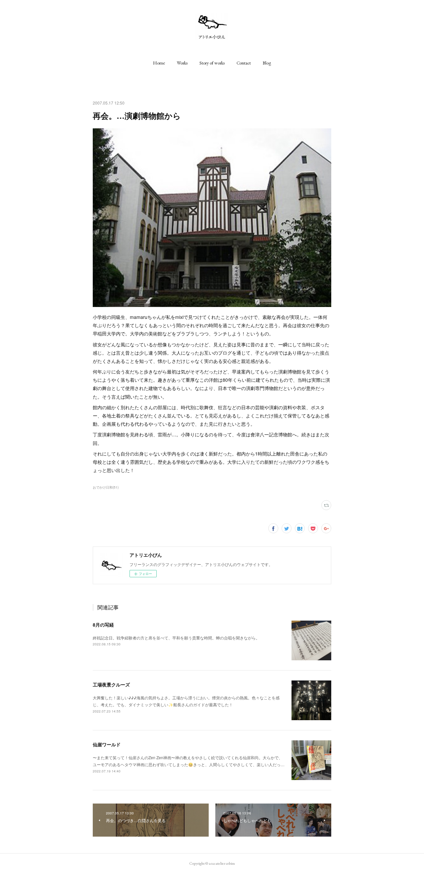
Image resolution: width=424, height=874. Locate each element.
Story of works (212, 63)
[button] (159, 63)
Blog (267, 63)
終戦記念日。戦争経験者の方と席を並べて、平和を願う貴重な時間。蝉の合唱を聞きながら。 (176, 637)
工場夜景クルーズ (111, 684)
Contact (244, 63)
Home (159, 63)
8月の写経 (103, 624)
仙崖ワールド (107, 744)
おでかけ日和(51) (106, 487)
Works (182, 63)
